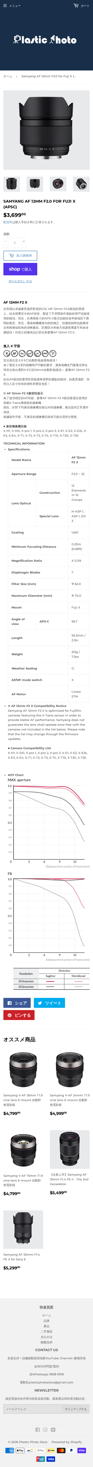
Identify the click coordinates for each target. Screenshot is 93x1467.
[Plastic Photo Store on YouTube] (53, 1430)
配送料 (7, 222)
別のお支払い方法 (20, 281)
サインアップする (76, 1409)
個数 (6, 234)
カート (85, 5)
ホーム (7, 76)
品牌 (46, 1320)
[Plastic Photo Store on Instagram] (45, 1430)
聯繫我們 (46, 1342)
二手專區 (46, 1331)
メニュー (15, 5)
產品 (46, 1326)
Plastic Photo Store (33, 1442)
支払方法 (46, 1337)
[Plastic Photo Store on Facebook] (37, 1430)
